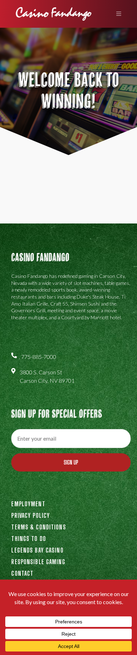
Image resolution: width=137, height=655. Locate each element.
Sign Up (71, 462)
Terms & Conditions (38, 527)
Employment (28, 504)
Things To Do (28, 538)
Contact (22, 573)
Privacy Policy (30, 515)
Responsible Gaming (38, 562)
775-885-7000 (38, 356)
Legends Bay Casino (37, 550)
